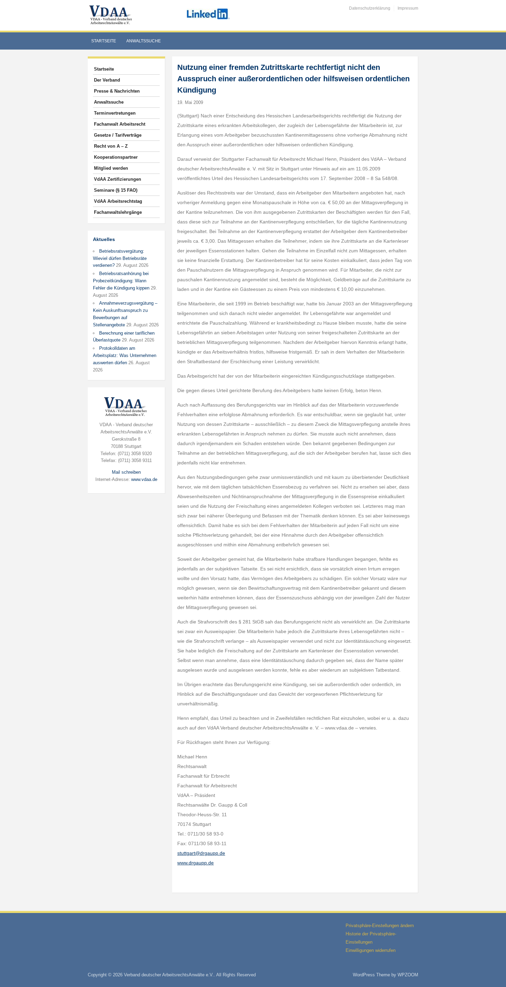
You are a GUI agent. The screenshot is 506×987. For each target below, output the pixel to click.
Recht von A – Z (111, 146)
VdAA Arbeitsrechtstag (118, 201)
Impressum (408, 8)
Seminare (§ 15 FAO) (115, 190)
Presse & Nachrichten (117, 91)
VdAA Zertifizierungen (117, 179)
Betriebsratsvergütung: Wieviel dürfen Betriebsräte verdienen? (120, 258)
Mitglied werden (111, 168)
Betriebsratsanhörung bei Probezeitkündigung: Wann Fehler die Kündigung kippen (121, 281)
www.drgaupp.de (195, 862)
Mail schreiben (126, 472)
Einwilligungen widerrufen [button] (371, 950)
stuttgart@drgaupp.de (201, 853)
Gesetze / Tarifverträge (117, 135)
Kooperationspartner (116, 157)
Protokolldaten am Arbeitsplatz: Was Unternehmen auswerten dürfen (124, 355)
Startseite (103, 41)
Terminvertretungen (115, 113)
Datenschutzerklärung (369, 8)
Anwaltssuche (143, 41)
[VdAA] (111, 15)
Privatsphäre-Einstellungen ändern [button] (380, 925)
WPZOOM (408, 974)
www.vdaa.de (144, 479)
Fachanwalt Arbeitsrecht (119, 124)
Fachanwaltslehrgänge (118, 212)
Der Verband (107, 80)
